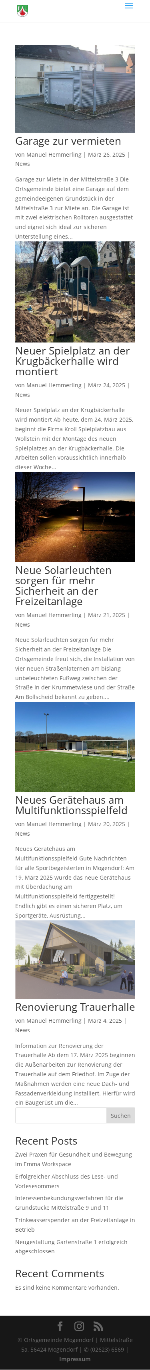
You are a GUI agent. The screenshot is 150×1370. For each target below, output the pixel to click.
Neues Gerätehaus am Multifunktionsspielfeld (71, 805)
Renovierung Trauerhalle (75, 1007)
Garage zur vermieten (68, 140)
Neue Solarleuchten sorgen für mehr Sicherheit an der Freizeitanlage (63, 585)
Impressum (75, 1359)
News (22, 163)
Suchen (121, 1115)
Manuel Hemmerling (54, 154)
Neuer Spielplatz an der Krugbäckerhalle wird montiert (72, 360)
